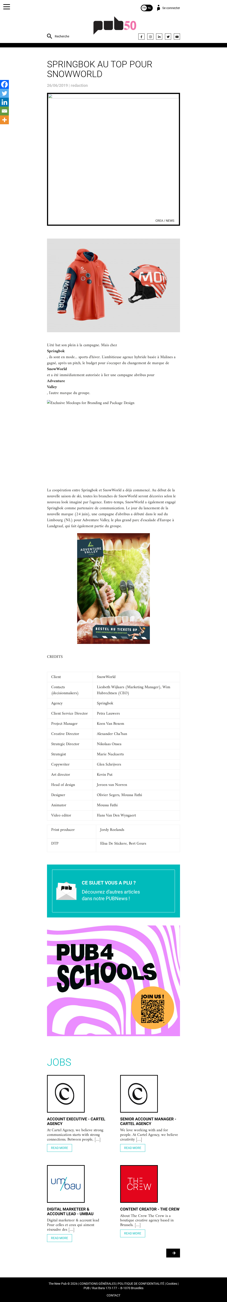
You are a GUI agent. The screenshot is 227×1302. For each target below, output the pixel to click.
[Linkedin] (4, 102)
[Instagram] (150, 36)
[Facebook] (141, 36)
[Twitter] (168, 36)
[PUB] (114, 28)
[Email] (4, 111)
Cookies (171, 1283)
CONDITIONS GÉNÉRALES (98, 1283)
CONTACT (113, 1295)
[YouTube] (177, 36)
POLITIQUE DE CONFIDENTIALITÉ (141, 1283)
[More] (4, 119)
